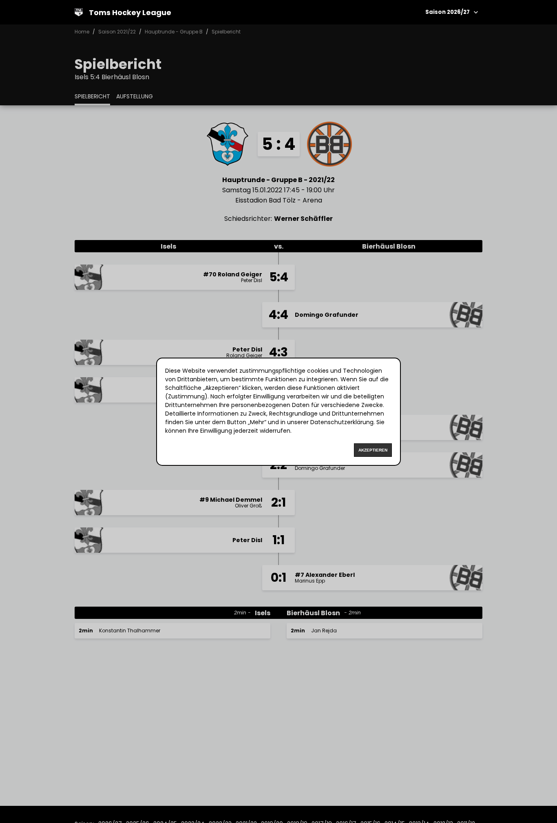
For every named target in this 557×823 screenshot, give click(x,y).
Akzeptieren (372, 450)
